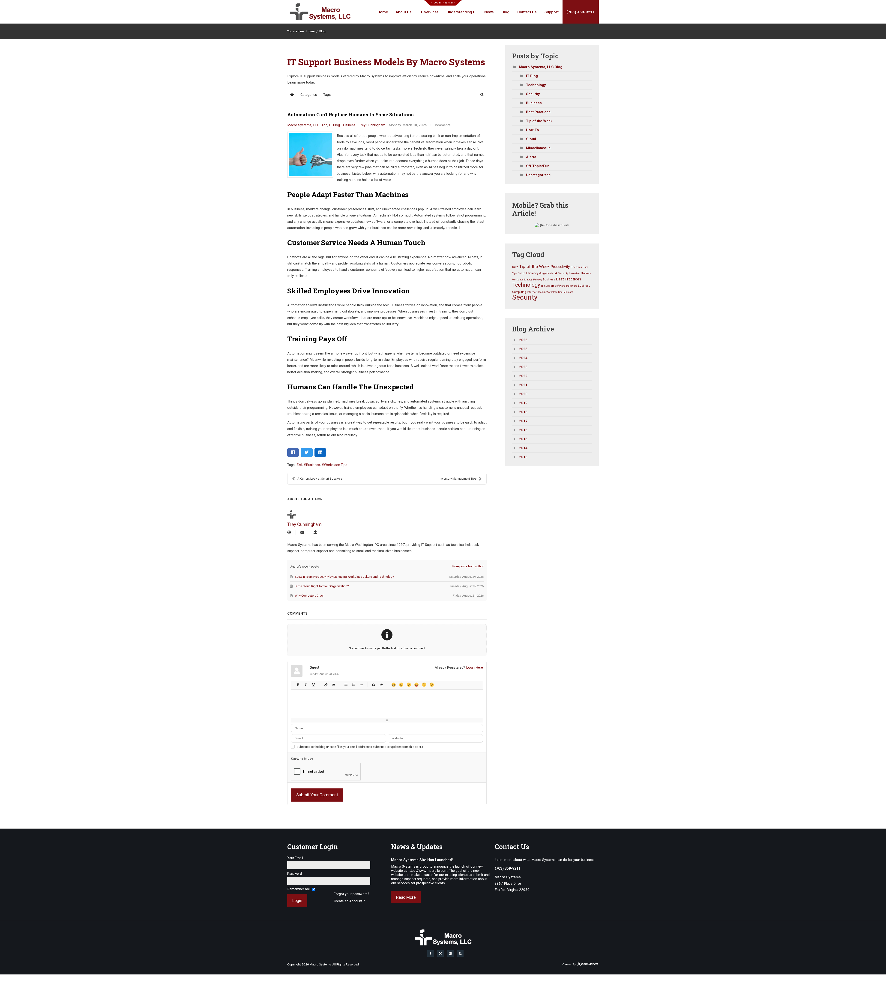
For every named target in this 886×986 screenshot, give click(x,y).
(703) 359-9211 (580, 12)
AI (300, 465)
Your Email (295, 858)
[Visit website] (289, 532)
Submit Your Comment (317, 794)
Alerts (531, 157)
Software (560, 285)
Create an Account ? (349, 901)
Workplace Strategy (522, 279)
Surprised (408, 684)
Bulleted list (345, 684)
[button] (482, 94)
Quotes (373, 684)
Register (448, 2)
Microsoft (568, 292)
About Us (404, 12)
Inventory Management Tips (458, 478)
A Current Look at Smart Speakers (319, 478)
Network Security (558, 273)
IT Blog (334, 125)
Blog (505, 12)
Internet (531, 292)
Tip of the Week (539, 121)
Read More (406, 897)
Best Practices (538, 112)
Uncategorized (538, 175)
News (489, 12)
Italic (305, 684)
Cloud (531, 139)
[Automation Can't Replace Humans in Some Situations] (310, 155)
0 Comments (441, 125)
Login (437, 2)
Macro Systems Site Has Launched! (422, 860)
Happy (393, 684)
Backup (541, 292)
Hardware (571, 286)
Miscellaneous (538, 148)
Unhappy (424, 684)
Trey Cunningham (372, 125)
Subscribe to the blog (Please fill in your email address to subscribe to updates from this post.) (360, 747)
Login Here (474, 667)
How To (532, 130)
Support (552, 12)
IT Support (547, 285)
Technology (536, 85)
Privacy (537, 279)
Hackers (586, 273)
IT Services (429, 12)
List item (361, 684)
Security (533, 94)
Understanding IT (461, 12)
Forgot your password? (351, 894)
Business (348, 125)
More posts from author (468, 566)
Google (543, 273)
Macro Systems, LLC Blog (307, 125)
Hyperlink (325, 684)
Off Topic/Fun (537, 166)
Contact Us (527, 12)
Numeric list (353, 684)
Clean (381, 684)
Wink (431, 684)
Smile (401, 684)
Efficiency (532, 273)
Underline (313, 684)
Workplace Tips (335, 465)
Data (515, 267)
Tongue (416, 684)
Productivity (560, 267)
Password (294, 873)
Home (382, 12)
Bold (298, 684)
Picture (333, 684)
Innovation (574, 273)
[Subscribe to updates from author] (302, 532)
